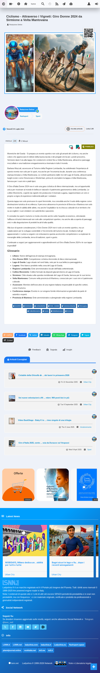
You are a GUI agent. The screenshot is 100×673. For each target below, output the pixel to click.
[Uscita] (96, 4)
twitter (34, 335)
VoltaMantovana (58, 311)
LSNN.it (6, 645)
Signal (86, 335)
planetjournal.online (12, 650)
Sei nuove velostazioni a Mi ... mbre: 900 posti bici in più (43, 398)
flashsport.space (76, 645)
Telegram (74, 335)
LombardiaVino (40, 306)
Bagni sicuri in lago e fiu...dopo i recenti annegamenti (68, 563)
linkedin (46, 335)
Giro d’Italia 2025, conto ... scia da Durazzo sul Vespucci (43, 443)
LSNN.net (17, 645)
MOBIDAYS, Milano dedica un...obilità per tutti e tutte (24, 563)
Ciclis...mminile (54, 306)
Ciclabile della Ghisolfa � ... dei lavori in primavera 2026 (43, 375)
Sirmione (69, 311)
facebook (22, 335)
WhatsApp (60, 335)
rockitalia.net (30, 650)
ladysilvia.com (31, 645)
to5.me (42, 650)
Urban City (87, 382)
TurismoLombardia (69, 306)
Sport (89, 450)
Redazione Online (27, 110)
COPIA (9, 335)
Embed (9, 340)
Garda (46, 311)
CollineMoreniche (34, 311)
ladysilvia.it (46, 645)
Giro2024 (18, 306)
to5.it (50, 650)
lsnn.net (14, 663)
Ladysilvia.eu (60, 645)
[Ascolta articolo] (68, 129)
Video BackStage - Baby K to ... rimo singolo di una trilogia (44, 420)
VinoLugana (83, 306)
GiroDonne (28, 306)
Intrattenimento (85, 427)
